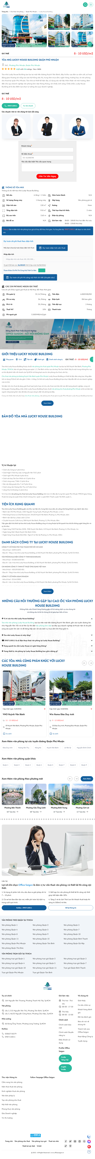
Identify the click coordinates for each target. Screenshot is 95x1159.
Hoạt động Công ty (85, 1036)
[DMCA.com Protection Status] (35, 1135)
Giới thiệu (82, 1000)
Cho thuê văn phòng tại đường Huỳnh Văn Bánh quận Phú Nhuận (25, 376)
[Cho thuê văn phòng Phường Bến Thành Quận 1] (12, 798)
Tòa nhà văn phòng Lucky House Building (18, 622)
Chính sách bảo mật (65, 1026)
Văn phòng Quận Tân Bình (44, 943)
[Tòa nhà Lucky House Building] (24, 30)
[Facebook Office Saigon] (66, 1141)
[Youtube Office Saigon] (75, 1141)
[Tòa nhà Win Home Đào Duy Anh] (70, 688)
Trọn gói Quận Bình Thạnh (75, 967)
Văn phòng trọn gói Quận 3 (75, 958)
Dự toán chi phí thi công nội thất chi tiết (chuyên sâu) (32, 277)
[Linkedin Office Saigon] (79, 1141)
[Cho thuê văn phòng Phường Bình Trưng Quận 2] (59, 798)
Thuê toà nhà (53, 1141)
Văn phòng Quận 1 (9, 925)
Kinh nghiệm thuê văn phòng (13, 1091)
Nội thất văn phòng (9, 1104)
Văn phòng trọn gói (39, 1141)
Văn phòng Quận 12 (41, 938)
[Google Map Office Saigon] (70, 1146)
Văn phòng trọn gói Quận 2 (44, 958)
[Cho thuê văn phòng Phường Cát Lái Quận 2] (82, 798)
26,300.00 (21, 265)
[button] (84, 663)
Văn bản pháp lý (8, 1095)
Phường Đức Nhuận (72, 725)
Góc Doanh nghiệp (9, 1113)
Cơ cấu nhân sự (84, 1005)
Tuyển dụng (82, 1041)
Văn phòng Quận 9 (40, 934)
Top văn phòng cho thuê (11, 1100)
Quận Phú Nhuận (33, 65)
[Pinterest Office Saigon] (84, 1141)
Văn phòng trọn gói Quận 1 (13, 958)
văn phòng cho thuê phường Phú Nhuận (66, 389)
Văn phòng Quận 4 (9, 929)
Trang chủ (9, 1141)
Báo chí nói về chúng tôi (83, 1023)
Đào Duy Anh (59, 725)
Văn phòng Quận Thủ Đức (12, 948)
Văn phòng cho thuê (22, 1141)
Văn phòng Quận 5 (40, 929)
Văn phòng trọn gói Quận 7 (75, 963)
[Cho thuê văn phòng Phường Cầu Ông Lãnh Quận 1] (36, 798)
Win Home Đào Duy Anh (61, 714)
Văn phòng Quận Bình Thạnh (76, 938)
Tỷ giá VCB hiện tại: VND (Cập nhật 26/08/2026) (25, 265)
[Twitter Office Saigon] (70, 1141)
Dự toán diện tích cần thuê (54, 247)
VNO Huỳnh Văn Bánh (14, 714)
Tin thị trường (7, 1118)
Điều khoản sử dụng (64, 1041)
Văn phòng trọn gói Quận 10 (14, 967)
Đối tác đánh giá (84, 1017)
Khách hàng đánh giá (85, 1011)
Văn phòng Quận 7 (71, 929)
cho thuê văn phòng (32, 396)
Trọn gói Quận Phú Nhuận (12, 972)
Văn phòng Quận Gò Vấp (74, 943)
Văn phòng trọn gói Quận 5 (44, 963)
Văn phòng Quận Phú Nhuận (14, 943)
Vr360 (39, 1146)
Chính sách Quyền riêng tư (66, 1034)
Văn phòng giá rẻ (85, 200)
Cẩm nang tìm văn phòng (12, 1082)
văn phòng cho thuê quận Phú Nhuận (45, 366)
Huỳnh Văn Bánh (13, 725)
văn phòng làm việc (43, 625)
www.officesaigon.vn (57, 1152)
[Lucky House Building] (59, 22)
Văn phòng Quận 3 (71, 925)
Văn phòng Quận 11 (10, 938)
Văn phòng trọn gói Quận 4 (13, 963)
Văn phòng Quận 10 (72, 934)
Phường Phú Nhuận (17, 65)
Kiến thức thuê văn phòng (12, 1086)
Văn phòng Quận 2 (40, 925)
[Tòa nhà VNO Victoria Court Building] (24, 688)
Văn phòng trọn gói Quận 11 (44, 967)
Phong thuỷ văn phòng (11, 1109)
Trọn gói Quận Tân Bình (42, 972)
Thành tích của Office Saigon (84, 1030)
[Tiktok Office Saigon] (66, 1146)
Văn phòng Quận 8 (9, 934)
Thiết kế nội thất (28, 1146)
